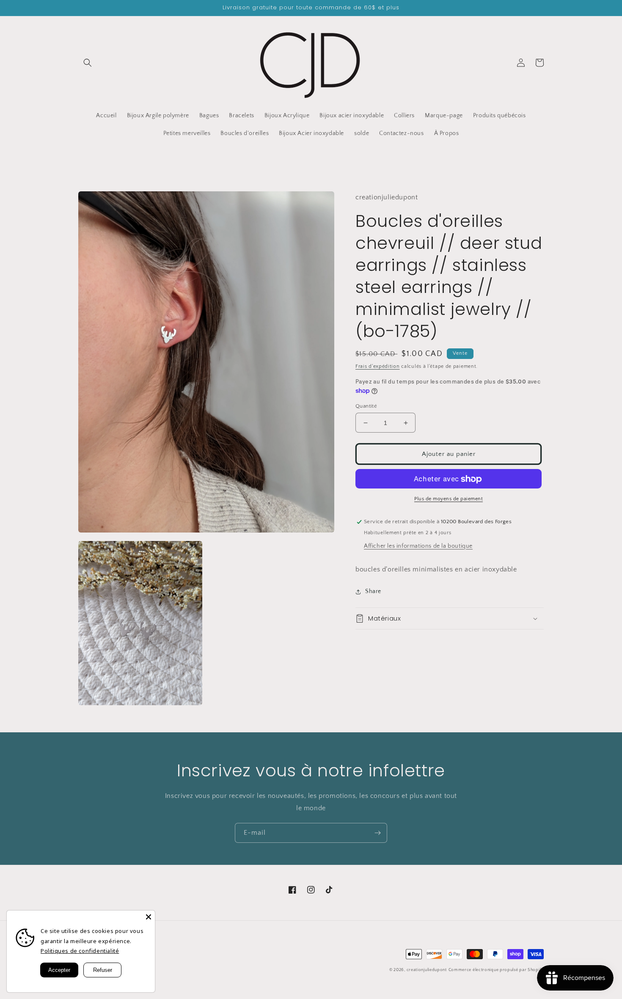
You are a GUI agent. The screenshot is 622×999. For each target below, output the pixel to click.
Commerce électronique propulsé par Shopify (496, 970)
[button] (87, 62)
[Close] (148, 917)
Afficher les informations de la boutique (418, 546)
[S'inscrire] (377, 833)
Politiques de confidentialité (80, 951)
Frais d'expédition (377, 366)
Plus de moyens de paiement (448, 499)
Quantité (366, 406)
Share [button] (373, 591)
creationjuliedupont (427, 970)
